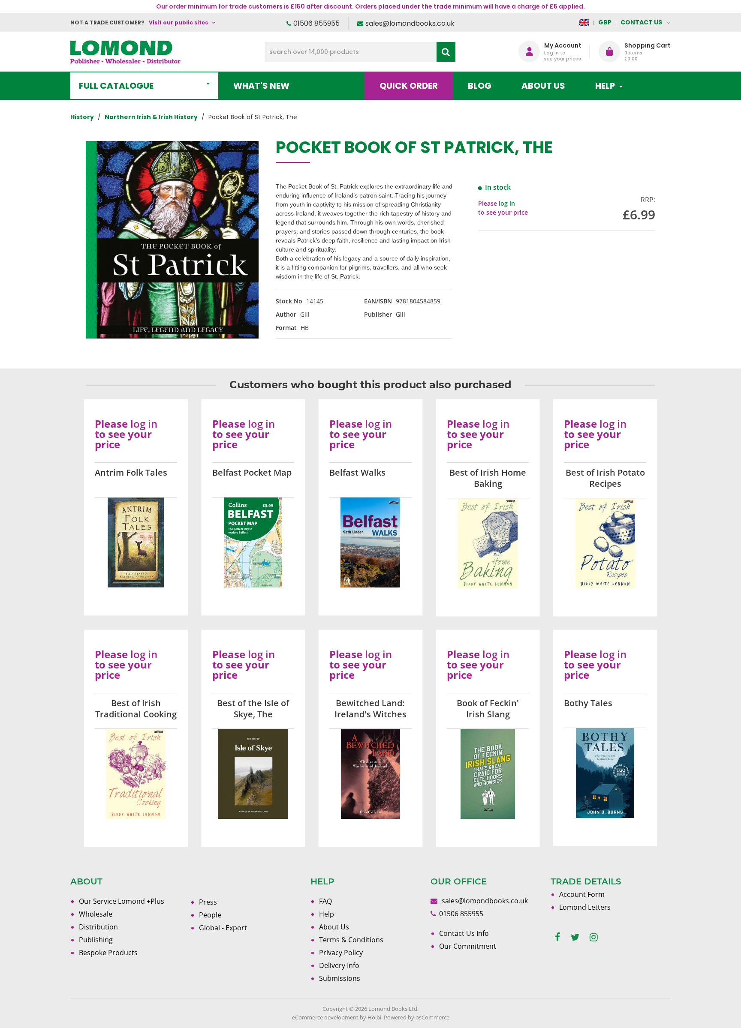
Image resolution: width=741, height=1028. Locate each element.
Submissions (339, 978)
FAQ (325, 901)
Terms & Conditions (351, 939)
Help (326, 914)
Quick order (409, 86)
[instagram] (594, 937)
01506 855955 (316, 23)
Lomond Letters (585, 907)
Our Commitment (467, 946)
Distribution (98, 927)
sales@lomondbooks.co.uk (410, 23)
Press (208, 902)
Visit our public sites (178, 22)
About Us (543, 86)
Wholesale (95, 914)
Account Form (582, 894)
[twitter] (575, 937)
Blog (479, 86)
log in (507, 203)
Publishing (96, 939)
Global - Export (223, 927)
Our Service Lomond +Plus (121, 901)
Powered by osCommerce (416, 1017)
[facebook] (557, 937)
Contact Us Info (464, 933)
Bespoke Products (108, 952)
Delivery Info (339, 965)
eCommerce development (325, 1017)
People (210, 915)
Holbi (374, 1017)
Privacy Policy (341, 952)
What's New (261, 86)
